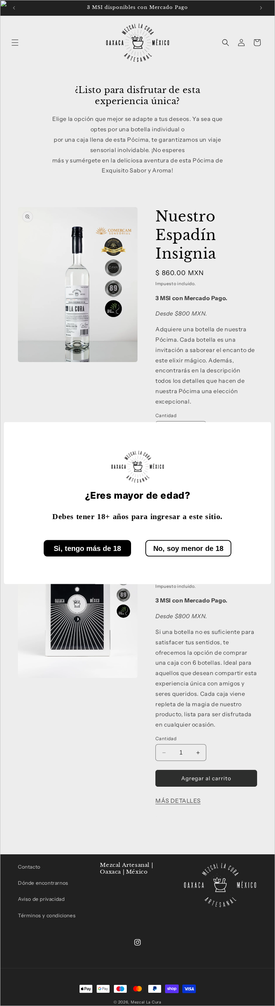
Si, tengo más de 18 (87, 548)
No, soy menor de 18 (188, 548)
